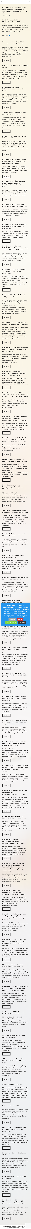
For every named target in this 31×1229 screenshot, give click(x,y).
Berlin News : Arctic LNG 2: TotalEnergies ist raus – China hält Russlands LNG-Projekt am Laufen (15, 394)
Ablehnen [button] (20, 619)
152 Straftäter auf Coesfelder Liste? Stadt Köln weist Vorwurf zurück (14, 1060)
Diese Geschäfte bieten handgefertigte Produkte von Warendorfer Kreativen (13, 487)
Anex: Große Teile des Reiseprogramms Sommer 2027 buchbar (14, 89)
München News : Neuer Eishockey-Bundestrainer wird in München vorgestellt (15, 722)
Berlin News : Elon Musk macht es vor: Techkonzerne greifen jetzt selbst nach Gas (15, 349)
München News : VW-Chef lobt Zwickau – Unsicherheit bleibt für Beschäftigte (14, 675)
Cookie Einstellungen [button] (11, 622)
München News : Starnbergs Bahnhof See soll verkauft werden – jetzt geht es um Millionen (15, 248)
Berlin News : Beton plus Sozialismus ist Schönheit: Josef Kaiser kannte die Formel (14, 373)
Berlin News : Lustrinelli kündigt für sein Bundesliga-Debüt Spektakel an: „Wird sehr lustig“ (14, 418)
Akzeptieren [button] (12, 619)
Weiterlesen (6, 60)
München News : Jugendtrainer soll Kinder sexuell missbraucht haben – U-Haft (14, 698)
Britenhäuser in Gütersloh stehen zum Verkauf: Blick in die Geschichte (15, 271)
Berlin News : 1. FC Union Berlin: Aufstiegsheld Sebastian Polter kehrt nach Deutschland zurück (14, 439)
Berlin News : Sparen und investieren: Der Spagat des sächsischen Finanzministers (13, 841)
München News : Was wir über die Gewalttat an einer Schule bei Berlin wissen (15, 226)
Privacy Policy (22, 622)
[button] (29, 2)
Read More (5, 35)
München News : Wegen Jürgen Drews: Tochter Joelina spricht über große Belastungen (14, 161)
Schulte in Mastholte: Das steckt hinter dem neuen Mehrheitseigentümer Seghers (14, 792)
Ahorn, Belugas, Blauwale (12, 1084)
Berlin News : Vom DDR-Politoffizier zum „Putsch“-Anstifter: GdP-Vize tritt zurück (14, 892)
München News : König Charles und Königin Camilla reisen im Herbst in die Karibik (14, 743)
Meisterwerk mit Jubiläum (11, 1106)
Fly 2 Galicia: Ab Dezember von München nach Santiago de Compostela (14, 1129)
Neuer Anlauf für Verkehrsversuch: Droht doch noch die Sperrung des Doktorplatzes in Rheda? (15, 988)
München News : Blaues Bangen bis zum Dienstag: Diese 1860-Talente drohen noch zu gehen (14, 1202)
